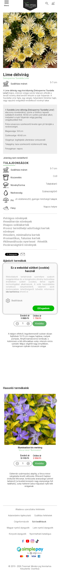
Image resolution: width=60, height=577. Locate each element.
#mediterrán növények (17, 221)
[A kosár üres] (53, 3)
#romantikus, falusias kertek (21, 238)
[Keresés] (47, 3)
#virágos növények (15, 218)
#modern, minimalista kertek (21, 235)
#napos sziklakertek (16, 225)
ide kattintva (12, 292)
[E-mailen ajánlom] (23, 254)
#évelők (42, 241)
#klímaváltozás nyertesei (19, 241)
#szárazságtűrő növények (19, 245)
